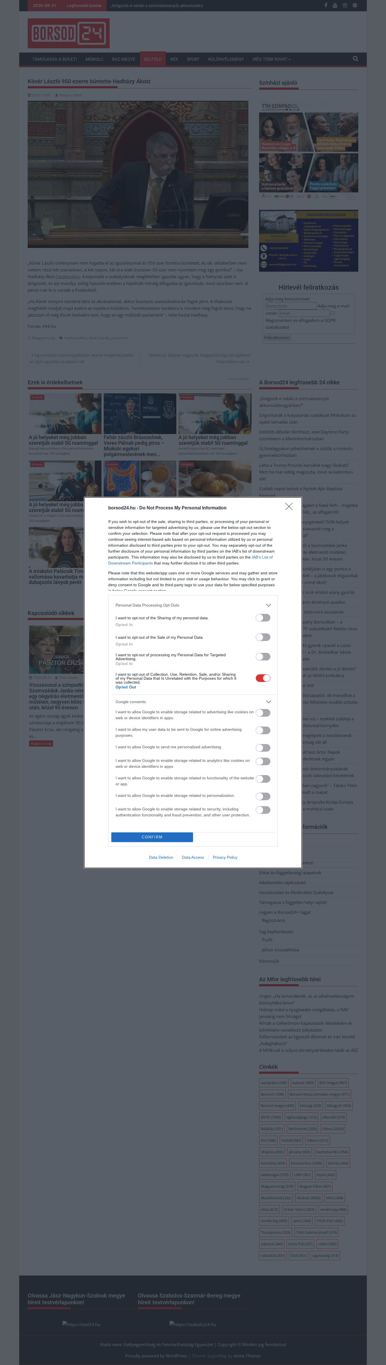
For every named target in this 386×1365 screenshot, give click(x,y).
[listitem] (193, 605)
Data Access (193, 857)
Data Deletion (161, 857)
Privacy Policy (225, 857)
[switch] (263, 618)
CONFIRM (152, 837)
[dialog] (193, 682)
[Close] (290, 508)
